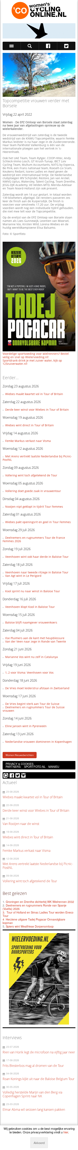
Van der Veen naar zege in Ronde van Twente (35, 641)
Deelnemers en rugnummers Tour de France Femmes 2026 (34, 539)
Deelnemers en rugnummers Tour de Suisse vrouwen (34, 708)
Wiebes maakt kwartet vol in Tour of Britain (34, 394)
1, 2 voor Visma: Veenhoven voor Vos (29, 672)
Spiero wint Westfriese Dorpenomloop (30, 926)
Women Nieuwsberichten (20, 755)
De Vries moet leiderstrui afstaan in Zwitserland (37, 688)
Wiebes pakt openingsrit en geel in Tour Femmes (38, 522)
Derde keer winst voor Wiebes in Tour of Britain (37, 409)
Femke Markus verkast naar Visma (28, 441)
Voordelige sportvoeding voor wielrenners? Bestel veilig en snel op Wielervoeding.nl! (36, 355)
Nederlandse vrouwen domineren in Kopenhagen (38, 742)
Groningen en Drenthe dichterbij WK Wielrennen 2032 (40, 902)
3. (4, 912)
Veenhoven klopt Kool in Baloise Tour (30, 607)
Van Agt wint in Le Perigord (23, 576)
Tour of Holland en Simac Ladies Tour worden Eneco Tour (38, 914)
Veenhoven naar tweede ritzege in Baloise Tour (36, 572)
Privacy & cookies (19, 764)
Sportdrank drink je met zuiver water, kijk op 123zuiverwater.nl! (32, 362)
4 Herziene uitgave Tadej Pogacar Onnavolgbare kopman (34, 921)
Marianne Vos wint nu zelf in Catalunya (31, 657)
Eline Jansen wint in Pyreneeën (26, 726)
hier (65, 1132)
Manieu (53, 767)
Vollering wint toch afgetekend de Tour (31, 475)
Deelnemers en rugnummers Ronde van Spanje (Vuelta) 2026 (34, 907)
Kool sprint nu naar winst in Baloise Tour (32, 591)
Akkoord (39, 1143)
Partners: (13, 767)
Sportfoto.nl (35, 767)
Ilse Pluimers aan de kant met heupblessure (34, 638)
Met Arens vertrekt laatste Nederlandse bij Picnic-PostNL (37, 458)
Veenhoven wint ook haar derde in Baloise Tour (37, 557)
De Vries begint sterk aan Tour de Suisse (32, 704)
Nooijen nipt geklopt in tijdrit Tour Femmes (34, 506)
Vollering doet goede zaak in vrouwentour (33, 491)
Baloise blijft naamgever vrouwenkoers (31, 622)
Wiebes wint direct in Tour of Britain (29, 425)
